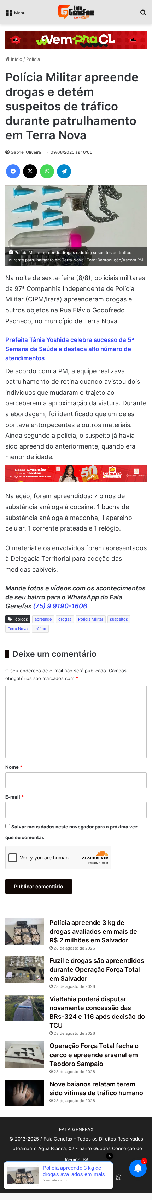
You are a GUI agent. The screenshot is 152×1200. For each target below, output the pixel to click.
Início (16, 59)
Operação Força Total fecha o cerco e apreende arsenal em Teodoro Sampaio (94, 1054)
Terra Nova (18, 628)
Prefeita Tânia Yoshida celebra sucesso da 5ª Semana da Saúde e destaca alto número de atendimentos (69, 349)
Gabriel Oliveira (26, 152)
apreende (43, 619)
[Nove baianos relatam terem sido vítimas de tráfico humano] (24, 1093)
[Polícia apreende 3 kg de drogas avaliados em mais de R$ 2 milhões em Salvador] (24, 931)
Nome (13, 767)
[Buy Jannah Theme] (76, 39)
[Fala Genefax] (76, 12)
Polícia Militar (90, 619)
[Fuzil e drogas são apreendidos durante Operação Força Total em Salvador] (24, 969)
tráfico (40, 628)
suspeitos (119, 619)
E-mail (14, 797)
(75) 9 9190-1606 (60, 606)
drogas (64, 619)
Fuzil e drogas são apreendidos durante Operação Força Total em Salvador (96, 969)
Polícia (33, 59)
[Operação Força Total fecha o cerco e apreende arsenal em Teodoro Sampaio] (24, 1054)
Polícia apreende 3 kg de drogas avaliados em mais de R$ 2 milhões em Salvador (93, 931)
